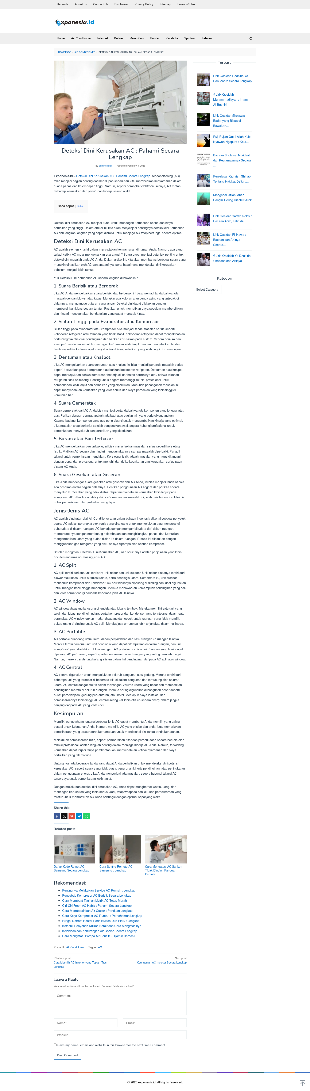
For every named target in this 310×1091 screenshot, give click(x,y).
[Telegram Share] (79, 816)
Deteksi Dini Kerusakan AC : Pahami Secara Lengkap (113, 175)
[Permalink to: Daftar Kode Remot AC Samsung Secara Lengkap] (74, 849)
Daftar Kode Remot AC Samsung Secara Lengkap (71, 868)
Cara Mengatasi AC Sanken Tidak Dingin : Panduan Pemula (163, 870)
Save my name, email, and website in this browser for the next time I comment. (111, 1045)
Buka (80, 206)
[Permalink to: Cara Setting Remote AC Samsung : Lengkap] (120, 849)
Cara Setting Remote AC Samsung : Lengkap (116, 868)
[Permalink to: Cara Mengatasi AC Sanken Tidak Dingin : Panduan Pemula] (166, 849)
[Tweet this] (64, 816)
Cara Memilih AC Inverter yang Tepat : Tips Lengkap (80, 962)
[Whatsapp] (86, 816)
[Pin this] (72, 816)
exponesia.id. (147, 1082)
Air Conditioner (75, 947)
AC (100, 947)
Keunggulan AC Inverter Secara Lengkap (162, 960)
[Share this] (57, 816)
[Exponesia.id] (75, 22)
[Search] (251, 38)
